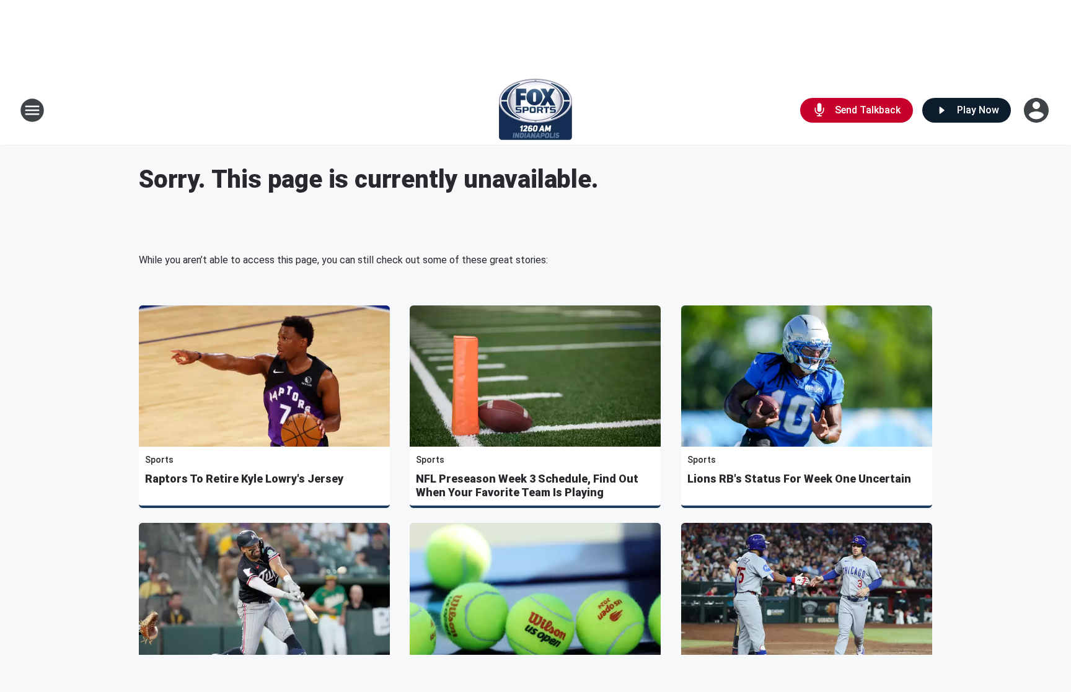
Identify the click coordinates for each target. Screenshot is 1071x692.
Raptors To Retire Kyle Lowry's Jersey (244, 478)
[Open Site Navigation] (32, 110)
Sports (159, 460)
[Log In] (1037, 110)
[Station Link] (535, 110)
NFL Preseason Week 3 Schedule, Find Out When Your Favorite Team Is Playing (527, 485)
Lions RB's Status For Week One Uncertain (799, 478)
